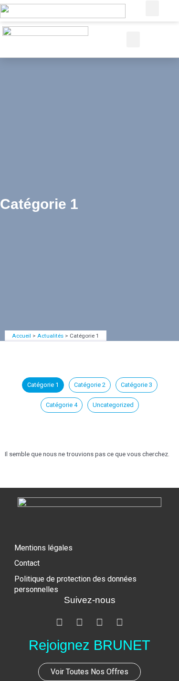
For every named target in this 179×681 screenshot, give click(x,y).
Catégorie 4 (61, 404)
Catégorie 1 (43, 384)
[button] (152, 8)
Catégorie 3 (136, 384)
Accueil (21, 335)
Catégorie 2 (89, 384)
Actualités (50, 335)
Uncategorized (113, 404)
